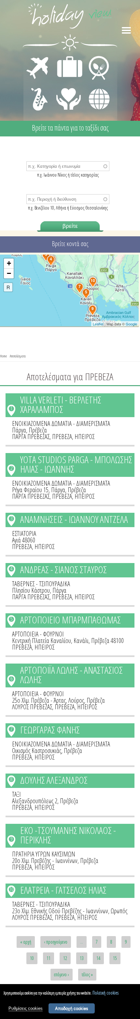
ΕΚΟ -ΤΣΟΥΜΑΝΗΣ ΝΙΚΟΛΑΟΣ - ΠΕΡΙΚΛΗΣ (68, 835)
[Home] (70, 17)
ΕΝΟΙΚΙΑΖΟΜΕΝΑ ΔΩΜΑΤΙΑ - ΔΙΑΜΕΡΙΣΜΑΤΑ (61, 423)
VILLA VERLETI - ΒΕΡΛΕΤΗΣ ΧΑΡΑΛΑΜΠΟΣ (60, 404)
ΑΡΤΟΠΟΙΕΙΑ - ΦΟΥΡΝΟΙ (38, 634)
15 (115, 958)
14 (98, 958)
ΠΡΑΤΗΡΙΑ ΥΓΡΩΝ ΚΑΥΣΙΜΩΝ (43, 854)
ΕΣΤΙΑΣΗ (95, 57)
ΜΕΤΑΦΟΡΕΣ (38, 57)
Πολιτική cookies (105, 993)
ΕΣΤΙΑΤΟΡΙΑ (24, 533)
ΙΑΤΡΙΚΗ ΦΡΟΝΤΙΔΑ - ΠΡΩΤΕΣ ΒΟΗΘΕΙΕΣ (69, 96)
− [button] (9, 273)
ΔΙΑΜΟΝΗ (66, 57)
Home (3, 355)
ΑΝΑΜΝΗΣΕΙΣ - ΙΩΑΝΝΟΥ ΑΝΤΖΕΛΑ (74, 519)
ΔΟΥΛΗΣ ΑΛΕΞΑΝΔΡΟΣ (54, 780)
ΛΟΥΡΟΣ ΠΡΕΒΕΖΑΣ (32, 706)
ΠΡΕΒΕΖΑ (62, 436)
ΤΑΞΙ (16, 794)
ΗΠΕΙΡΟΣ (84, 436)
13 (82, 958)
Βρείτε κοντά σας (70, 243)
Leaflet (98, 323)
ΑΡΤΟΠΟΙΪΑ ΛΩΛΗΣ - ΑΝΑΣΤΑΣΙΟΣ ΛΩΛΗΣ (71, 675)
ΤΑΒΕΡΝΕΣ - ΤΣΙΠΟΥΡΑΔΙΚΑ (41, 583)
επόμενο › (61, 974)
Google (131, 323)
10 (11, 889)
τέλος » (87, 974)
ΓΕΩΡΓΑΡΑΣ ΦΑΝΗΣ (50, 729)
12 (65, 958)
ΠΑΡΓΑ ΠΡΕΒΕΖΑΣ (30, 436)
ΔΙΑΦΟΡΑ (96, 87)
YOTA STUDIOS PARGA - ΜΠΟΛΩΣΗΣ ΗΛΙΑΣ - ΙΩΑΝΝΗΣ (76, 464)
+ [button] (9, 263)
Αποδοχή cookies (71, 1008)
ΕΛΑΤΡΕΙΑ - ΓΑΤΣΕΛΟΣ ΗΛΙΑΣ (63, 890)
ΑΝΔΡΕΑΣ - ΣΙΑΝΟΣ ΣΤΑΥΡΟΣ (63, 569)
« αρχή (25, 942)
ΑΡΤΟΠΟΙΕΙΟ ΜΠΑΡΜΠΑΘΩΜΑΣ (70, 619)
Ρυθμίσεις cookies (25, 1008)
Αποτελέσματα (18, 355)
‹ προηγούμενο (55, 942)
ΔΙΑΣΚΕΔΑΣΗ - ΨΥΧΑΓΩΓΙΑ (38, 92)
